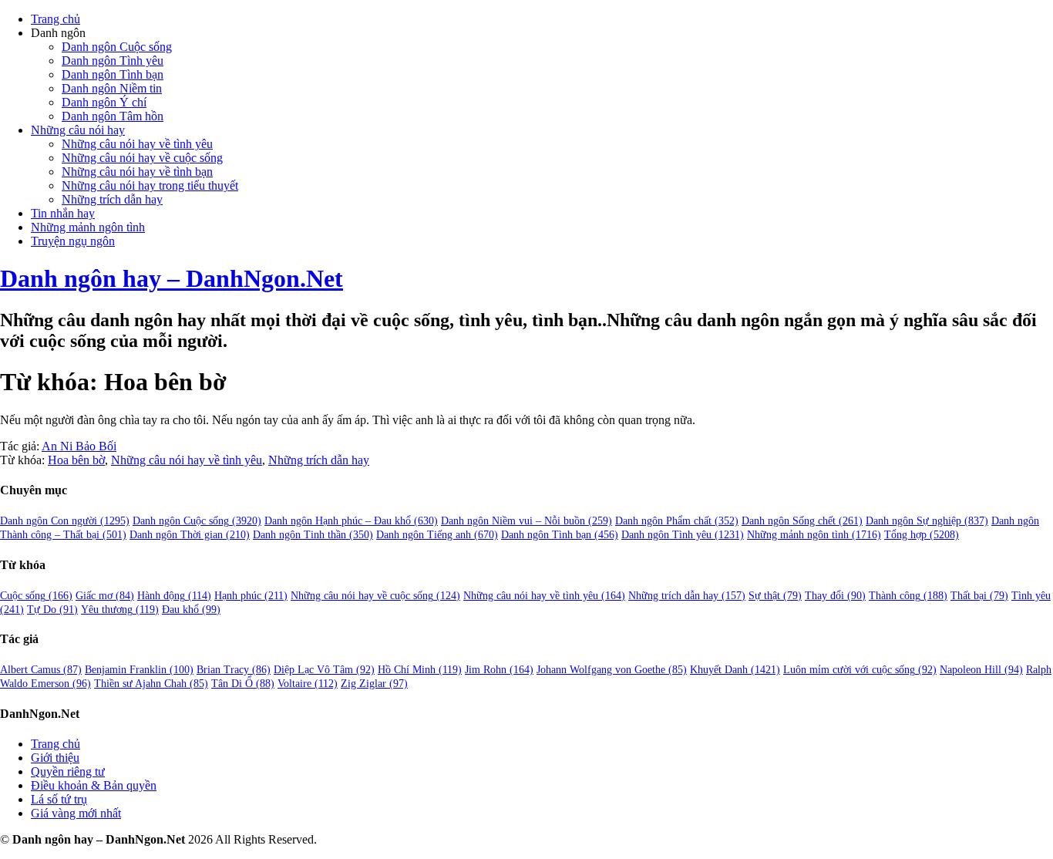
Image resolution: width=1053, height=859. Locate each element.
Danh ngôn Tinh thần (313, 535)
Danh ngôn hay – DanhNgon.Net (171, 278)
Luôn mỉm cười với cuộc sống (860, 669)
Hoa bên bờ (76, 460)
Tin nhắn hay (63, 213)
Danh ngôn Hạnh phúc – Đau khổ (351, 521)
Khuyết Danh (735, 669)
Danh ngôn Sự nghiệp (927, 521)
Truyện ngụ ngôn (73, 241)
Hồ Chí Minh (420, 669)
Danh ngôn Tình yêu (112, 60)
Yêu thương (120, 609)
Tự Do (52, 609)
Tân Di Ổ (242, 683)
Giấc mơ (105, 595)
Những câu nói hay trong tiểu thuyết (150, 185)
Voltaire (308, 683)
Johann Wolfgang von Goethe (612, 669)
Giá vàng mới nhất (76, 813)
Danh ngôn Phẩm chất (676, 521)
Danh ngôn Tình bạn (112, 74)
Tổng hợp (921, 535)
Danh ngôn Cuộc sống (117, 46)
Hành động (174, 595)
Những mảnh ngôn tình (88, 227)
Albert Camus (41, 669)
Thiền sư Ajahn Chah (151, 683)
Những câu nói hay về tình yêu (137, 143)
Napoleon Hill (981, 669)
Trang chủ (55, 18)
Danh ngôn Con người (65, 521)
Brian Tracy (234, 669)
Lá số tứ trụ (59, 799)
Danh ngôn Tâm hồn (112, 116)
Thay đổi (835, 595)
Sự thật (775, 595)
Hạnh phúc (251, 595)
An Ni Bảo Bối (79, 446)
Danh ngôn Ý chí (104, 102)
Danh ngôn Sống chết (802, 521)
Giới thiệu (55, 757)
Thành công (908, 595)
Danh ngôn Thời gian (190, 535)
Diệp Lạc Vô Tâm (324, 669)
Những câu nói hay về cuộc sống (142, 157)
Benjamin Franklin (139, 669)
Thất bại (979, 595)
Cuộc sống (36, 595)
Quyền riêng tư (68, 771)
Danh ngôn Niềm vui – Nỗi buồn (526, 521)
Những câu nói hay (78, 129)
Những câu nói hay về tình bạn (137, 171)
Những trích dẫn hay (112, 199)
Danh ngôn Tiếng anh (437, 535)
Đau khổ (191, 609)
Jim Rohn (499, 669)
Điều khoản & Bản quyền (93, 785)
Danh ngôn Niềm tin (112, 88)
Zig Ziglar (374, 683)
